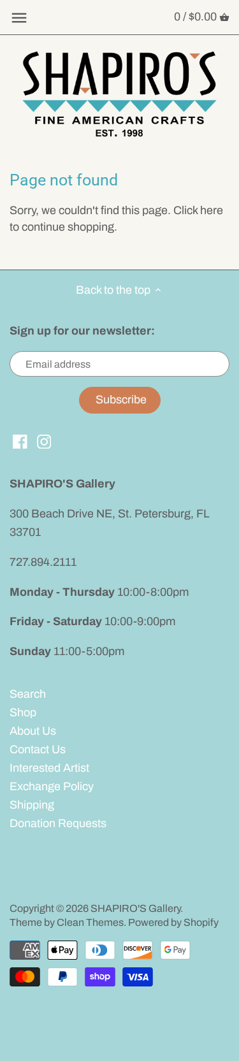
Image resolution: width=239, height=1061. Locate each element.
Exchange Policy (52, 786)
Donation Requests (58, 823)
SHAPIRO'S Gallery (135, 908)
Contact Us (38, 749)
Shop (23, 712)
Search (28, 694)
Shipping (32, 804)
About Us (33, 731)
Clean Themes (90, 922)
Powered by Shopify (173, 922)
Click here (198, 210)
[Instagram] (44, 441)
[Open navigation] (19, 17)
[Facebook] (20, 441)
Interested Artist (49, 767)
